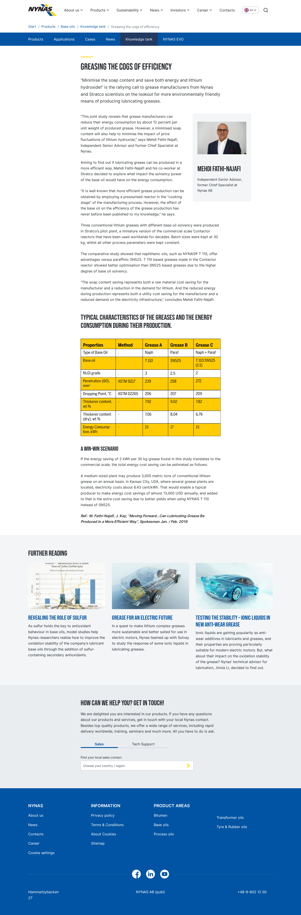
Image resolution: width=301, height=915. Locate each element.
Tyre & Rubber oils (232, 827)
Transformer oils (230, 817)
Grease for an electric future (142, 617)
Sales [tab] (99, 744)
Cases (90, 39)
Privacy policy (103, 815)
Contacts (227, 10)
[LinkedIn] (150, 874)
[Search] (265, 10)
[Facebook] (136, 874)
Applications (64, 39)
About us (71, 10)
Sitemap (98, 843)
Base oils (161, 825)
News (154, 10)
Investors (178, 10)
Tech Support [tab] (143, 744)
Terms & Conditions (107, 825)
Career (202, 10)
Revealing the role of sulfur (57, 617)
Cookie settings (41, 853)
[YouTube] (164, 874)
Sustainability (128, 10)
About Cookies (103, 834)
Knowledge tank (139, 39)
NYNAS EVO (173, 39)
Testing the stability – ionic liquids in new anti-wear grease (233, 621)
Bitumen (160, 815)
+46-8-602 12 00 (252, 892)
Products (97, 10)
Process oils (164, 834)
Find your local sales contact (101, 757)
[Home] (42, 10)
